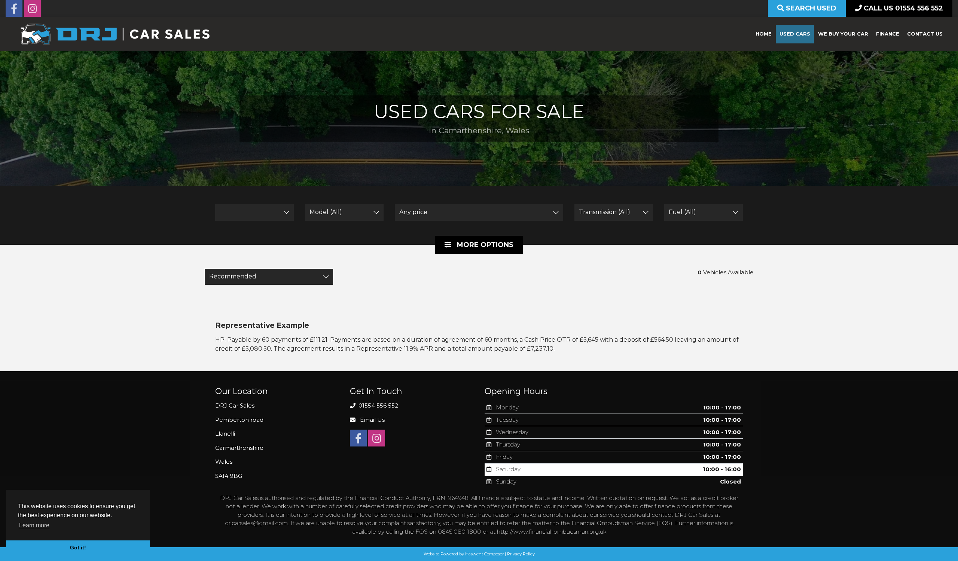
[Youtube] (32, 10)
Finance (887, 34)
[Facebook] (14, 10)
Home (764, 34)
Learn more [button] (34, 525)
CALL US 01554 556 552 (902, 8)
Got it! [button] (78, 548)
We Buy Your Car (843, 34)
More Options (484, 245)
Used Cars (794, 34)
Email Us (372, 419)
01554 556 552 (377, 405)
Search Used (810, 8)
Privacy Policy (521, 554)
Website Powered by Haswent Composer (464, 554)
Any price (413, 212)
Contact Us (925, 34)
